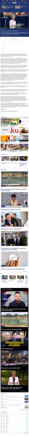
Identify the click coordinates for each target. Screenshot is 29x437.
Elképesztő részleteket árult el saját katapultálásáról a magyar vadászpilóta (20, 281)
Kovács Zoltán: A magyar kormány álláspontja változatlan (9, 111)
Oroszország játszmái (13, 162)
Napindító (7, 423)
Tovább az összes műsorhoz (23, 409)
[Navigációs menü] (1, 2)
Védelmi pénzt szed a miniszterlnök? (11, 229)
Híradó (2, 395)
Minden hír (24, 271)
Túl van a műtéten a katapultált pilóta (11, 329)
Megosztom (14, 38)
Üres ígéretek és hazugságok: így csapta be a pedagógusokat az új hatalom (13, 249)
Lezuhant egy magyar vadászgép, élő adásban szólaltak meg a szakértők (4, 281)
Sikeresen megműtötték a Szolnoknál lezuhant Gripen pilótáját (10, 7)
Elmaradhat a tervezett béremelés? (10, 368)
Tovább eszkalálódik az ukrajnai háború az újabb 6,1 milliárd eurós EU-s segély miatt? (23, 164)
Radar (6, 425)
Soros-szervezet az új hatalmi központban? (13, 269)
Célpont (2, 398)
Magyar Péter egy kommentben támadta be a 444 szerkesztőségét (13, 309)
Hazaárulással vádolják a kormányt (24, 7)
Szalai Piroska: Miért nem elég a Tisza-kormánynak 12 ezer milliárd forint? (12, 388)
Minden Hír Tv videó (23, 391)
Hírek (2, 161)
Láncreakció (11, 161)
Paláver (2, 307)
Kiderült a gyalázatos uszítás (11, 281)
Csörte (2, 401)
